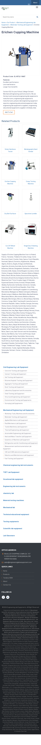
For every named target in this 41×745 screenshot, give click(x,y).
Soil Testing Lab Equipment (14, 377)
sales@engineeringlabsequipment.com (18, 562)
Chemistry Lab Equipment (28, 616)
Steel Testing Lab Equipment (14, 393)
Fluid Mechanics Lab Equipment (15, 423)
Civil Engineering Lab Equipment (15, 367)
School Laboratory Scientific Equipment (27, 612)
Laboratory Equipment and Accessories (18, 390)
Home (4, 22)
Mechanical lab (9, 507)
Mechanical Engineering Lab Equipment (18, 410)
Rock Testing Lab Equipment (14, 387)
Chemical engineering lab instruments (18, 465)
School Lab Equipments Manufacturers (20, 628)
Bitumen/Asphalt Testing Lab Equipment (18, 380)
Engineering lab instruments (14, 486)
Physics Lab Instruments (27, 632)
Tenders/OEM (8, 578)
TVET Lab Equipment (11, 472)
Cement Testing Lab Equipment (15, 374)
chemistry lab (8, 493)
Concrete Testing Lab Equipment (16, 371)
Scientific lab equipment (12, 529)
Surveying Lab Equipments (14, 403)
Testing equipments (11, 522)
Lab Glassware (9, 536)
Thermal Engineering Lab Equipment (17, 430)
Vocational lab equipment (13, 479)
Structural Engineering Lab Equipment (17, 397)
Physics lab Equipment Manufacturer (24, 619)
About (35, 2)
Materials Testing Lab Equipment (22, 25)
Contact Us (7, 585)
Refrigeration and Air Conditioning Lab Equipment (21, 443)
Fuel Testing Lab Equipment (14, 458)
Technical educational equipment (16, 514)
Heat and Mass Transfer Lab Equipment (18, 436)
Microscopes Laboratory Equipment (13, 617)
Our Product (11, 22)
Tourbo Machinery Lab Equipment (16, 427)
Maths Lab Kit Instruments (12, 632)
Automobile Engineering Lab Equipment (18, 433)
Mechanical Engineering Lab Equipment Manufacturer (19, 623)
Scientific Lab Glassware (24, 634)
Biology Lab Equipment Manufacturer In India (17, 614)
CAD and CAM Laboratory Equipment (17, 452)
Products (6, 574)
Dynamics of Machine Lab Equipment (17, 440)
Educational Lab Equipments (30, 630)
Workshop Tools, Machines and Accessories (19, 413)
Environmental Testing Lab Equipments (18, 400)
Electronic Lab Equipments (21, 626)
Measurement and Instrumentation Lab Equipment (17, 448)
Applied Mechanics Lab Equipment (16, 420)
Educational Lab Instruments (11, 639)
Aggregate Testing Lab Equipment (16, 384)
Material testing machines (13, 500)
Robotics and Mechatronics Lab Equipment (19, 455)
